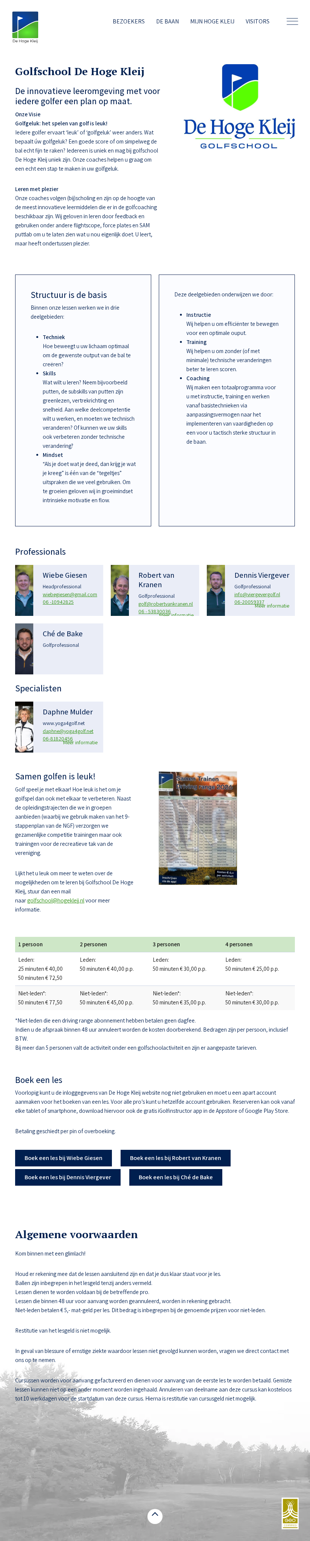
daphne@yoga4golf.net (68, 731)
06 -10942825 (58, 602)
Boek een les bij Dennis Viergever (68, 1177)
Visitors (258, 21)
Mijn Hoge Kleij (212, 21)
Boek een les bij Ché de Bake (176, 1177)
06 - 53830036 (154, 611)
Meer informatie (176, 615)
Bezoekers (129, 21)
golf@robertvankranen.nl (165, 603)
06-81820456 (58, 738)
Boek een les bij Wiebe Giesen (63, 1158)
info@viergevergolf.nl (257, 594)
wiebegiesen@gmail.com (70, 594)
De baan (167, 21)
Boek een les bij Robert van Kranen (175, 1158)
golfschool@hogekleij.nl (55, 900)
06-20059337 (249, 602)
